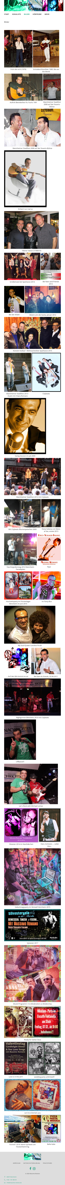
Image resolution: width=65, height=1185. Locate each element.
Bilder (27, 14)
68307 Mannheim (12, 1177)
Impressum (16, 1163)
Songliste (16, 14)
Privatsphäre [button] (47, 1163)
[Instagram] (34, 1168)
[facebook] (30, 1168)
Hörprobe (37, 14)
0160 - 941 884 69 (12, 1180)
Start (6, 14)
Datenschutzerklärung (31, 1163)
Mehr (47, 14)
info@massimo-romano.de (14, 1182)
